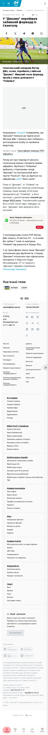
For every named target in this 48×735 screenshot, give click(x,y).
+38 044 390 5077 (32, 307)
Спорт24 (21, 132)
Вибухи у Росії (12, 446)
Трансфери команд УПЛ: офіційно (23, 152)
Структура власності (33, 369)
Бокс (9, 587)
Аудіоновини (12, 414)
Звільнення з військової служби (20, 461)
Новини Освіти (14, 541)
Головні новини (13, 401)
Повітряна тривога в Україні (18, 439)
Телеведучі (7, 360)
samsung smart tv (27, 656)
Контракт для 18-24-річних (17, 471)
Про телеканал (8, 356)
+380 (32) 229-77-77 (17, 690)
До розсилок (15, 633)
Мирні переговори (14, 436)
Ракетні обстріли (14, 429)
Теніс (9, 594)
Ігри (27, 382)
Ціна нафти (11, 491)
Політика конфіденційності (9, 372)
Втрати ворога (13, 449)
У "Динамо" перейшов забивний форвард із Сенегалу (35, 10)
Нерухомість (13, 566)
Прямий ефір (12, 408)
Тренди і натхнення (15, 576)
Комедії (10, 530)
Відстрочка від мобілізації (17, 474)
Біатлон (10, 597)
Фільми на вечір (13, 526)
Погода (10, 418)
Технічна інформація (34, 357)
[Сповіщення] (45, 3)
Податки (10, 505)
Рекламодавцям (9, 364)
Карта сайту (30, 378)
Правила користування (12, 368)
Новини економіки (16, 488)
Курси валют (12, 495)
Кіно (9, 516)
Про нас (6, 344)
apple (27, 649)
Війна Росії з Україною (18, 426)
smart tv (10, 656)
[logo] (16, 3)
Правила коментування (35, 353)
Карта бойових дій (14, 433)
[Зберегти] (41, 33)
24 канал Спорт (9, 10)
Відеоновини (12, 411)
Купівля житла (13, 572)
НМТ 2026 (11, 551)
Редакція (6, 348)
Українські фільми (14, 523)
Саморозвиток (13, 554)
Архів (28, 373)
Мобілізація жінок (14, 467)
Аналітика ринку (13, 569)
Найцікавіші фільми (15, 520)
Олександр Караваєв (14, 269)
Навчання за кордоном (16, 558)
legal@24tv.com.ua (32, 693)
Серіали (10, 533)
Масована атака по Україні (18, 442)
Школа (9, 548)
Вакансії (29, 365)
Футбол (20, 10)
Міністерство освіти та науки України (22, 544)
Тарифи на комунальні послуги (19, 501)
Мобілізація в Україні (17, 457)
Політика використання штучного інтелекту (12, 378)
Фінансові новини (14, 498)
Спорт (10, 584)
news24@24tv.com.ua (11, 307)
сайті (19, 179)
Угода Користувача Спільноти (33, 348)
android (10, 649)
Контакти (29, 361)
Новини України (13, 404)
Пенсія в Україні (13, 508)
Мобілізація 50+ (13, 464)
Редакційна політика (11, 352)
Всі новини (12, 398)
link (27, 317)
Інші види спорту (14, 601)
